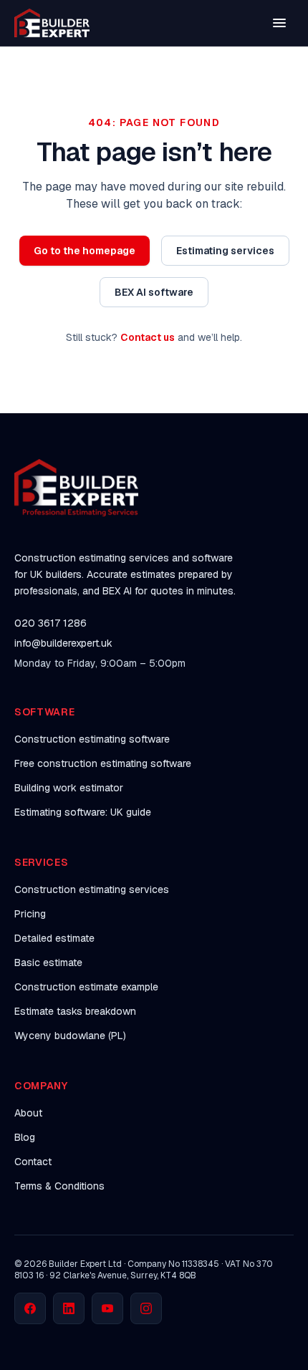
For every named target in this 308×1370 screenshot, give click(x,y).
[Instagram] (146, 1308)
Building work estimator (68, 787)
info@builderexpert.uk (63, 643)
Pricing (30, 913)
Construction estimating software (92, 739)
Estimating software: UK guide (82, 812)
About (28, 1112)
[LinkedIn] (69, 1308)
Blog (24, 1137)
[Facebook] (30, 1308)
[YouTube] (107, 1308)
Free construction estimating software (102, 763)
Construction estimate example (86, 986)
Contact (33, 1161)
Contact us (147, 337)
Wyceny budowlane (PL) (70, 1035)
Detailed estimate (54, 938)
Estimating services (225, 250)
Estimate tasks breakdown (75, 1011)
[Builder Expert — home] (52, 23)
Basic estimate (48, 962)
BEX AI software (154, 292)
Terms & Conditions (59, 1186)
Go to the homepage (84, 250)
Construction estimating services (91, 889)
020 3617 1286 (50, 623)
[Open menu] (279, 23)
